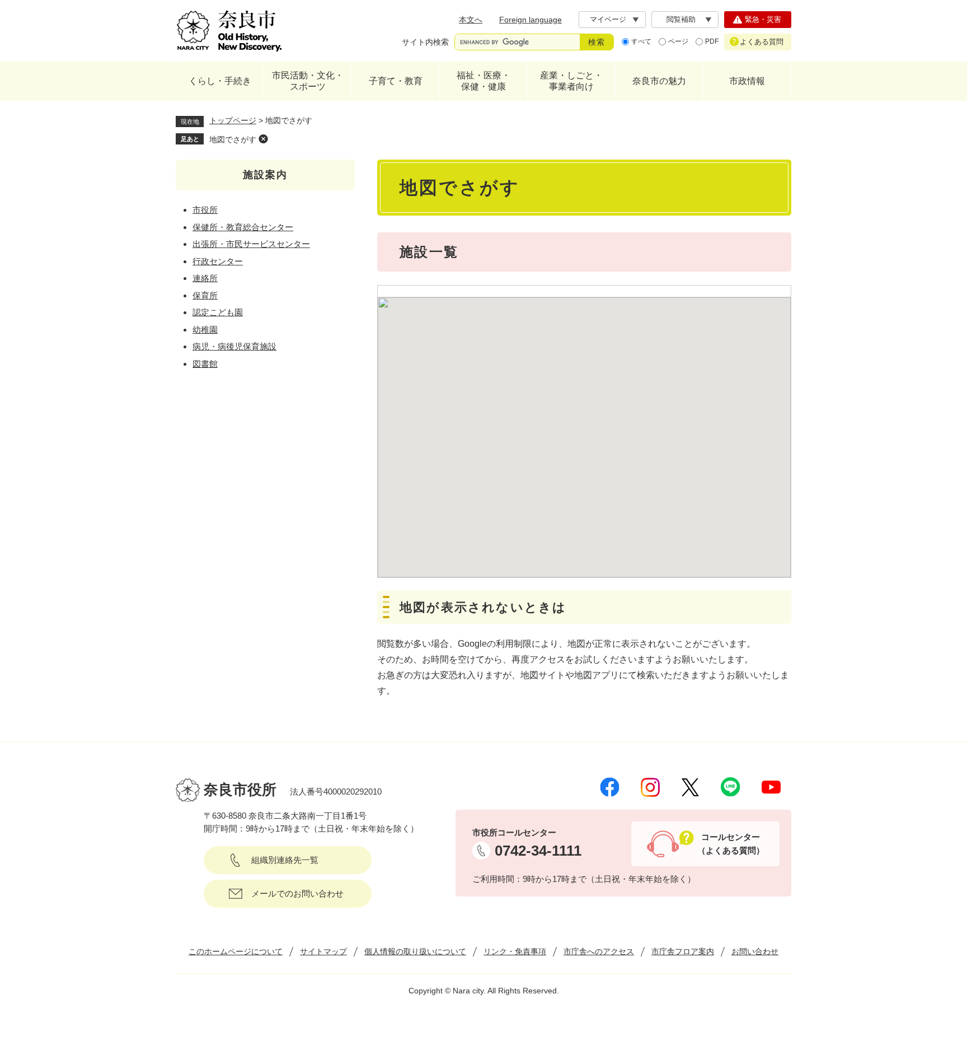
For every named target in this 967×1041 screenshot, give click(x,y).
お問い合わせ (754, 951)
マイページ (608, 19)
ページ (678, 41)
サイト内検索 (425, 42)
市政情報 (747, 81)
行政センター (218, 261)
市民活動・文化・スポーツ (308, 81)
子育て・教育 (396, 81)
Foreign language (530, 19)
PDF (712, 41)
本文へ (470, 19)
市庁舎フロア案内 (682, 951)
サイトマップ (323, 951)
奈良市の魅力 (659, 81)
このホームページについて (236, 951)
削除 (263, 139)
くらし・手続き (220, 81)
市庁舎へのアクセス (599, 951)
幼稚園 (205, 329)
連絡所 (205, 278)
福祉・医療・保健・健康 (483, 81)
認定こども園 (218, 312)
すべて (641, 41)
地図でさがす (232, 139)
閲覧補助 (681, 19)
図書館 (205, 363)
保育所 (205, 295)
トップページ (232, 120)
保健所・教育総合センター (243, 227)
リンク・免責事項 (515, 951)
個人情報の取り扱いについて (415, 951)
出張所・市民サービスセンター (251, 244)
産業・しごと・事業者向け (571, 81)
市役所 (205, 209)
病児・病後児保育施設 (234, 346)
